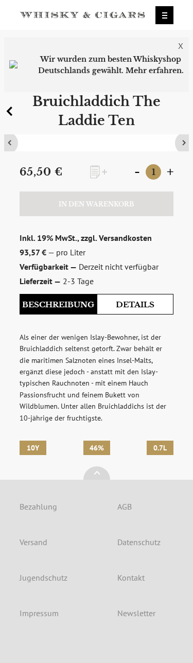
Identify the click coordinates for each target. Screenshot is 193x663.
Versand (33, 542)
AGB (124, 506)
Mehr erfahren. (155, 70)
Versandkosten (125, 238)
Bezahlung (38, 506)
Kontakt (131, 577)
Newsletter (136, 613)
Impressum (39, 613)
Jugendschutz (43, 577)
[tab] (58, 304)
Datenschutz (139, 542)
